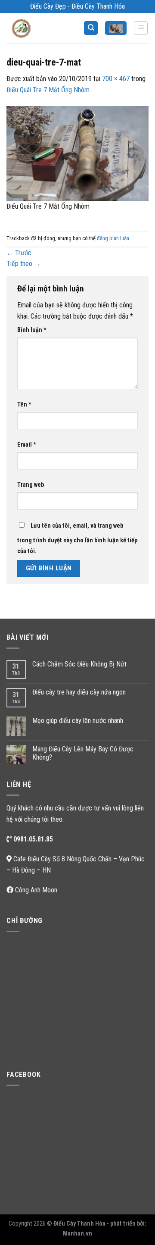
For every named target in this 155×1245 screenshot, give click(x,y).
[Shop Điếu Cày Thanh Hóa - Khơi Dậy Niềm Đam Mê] (28, 28)
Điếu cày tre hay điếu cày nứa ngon (79, 692)
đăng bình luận (113, 238)
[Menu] (141, 28)
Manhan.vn (77, 1233)
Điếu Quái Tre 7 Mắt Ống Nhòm (48, 90)
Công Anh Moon (36, 890)
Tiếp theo (23, 264)
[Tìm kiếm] (91, 28)
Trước (18, 253)
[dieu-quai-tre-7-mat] (77, 153)
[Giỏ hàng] (116, 28)
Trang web (30, 484)
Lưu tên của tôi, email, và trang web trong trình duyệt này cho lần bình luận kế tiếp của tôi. (77, 538)
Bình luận (31, 330)
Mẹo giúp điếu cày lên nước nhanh (77, 720)
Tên (24, 404)
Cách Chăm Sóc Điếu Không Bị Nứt (79, 664)
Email (26, 444)
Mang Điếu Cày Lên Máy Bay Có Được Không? (82, 753)
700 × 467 (116, 79)
